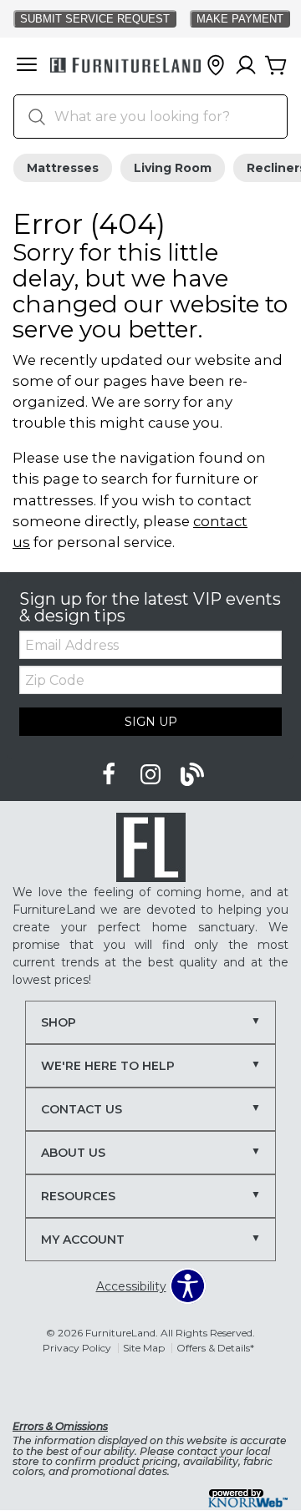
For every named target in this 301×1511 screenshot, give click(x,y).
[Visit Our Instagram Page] (152, 775)
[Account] (246, 66)
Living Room (173, 167)
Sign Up (151, 721)
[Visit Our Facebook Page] (110, 775)
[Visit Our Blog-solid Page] (192, 775)
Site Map (144, 1347)
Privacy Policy (77, 1347)
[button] (26, 66)
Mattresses (63, 167)
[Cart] (276, 66)
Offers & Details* (215, 1347)
